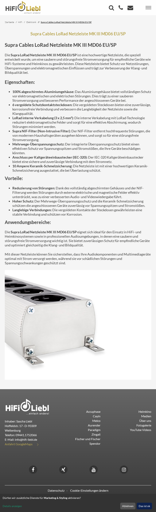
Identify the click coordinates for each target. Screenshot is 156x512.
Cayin (96, 416)
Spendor (94, 443)
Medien (146, 416)
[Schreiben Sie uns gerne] (130, 8)
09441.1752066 (26, 435)
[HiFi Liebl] (23, 7)
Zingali (96, 434)
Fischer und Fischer (87, 439)
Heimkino (144, 411)
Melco (96, 420)
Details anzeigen (12, 506)
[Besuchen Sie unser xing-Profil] (63, 469)
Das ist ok (144, 506)
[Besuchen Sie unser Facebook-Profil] (33, 469)
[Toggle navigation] (148, 7)
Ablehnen (128, 506)
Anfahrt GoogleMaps (19, 444)
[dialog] (78, 503)
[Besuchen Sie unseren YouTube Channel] (94, 469)
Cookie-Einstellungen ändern (89, 490)
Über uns (145, 420)
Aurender (94, 425)
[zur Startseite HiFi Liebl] (27, 406)
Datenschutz (56, 490)
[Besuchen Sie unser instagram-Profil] (124, 469)
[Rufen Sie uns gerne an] (121, 8)
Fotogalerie (143, 425)
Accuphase (93, 411)
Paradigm (94, 430)
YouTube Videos (140, 430)
